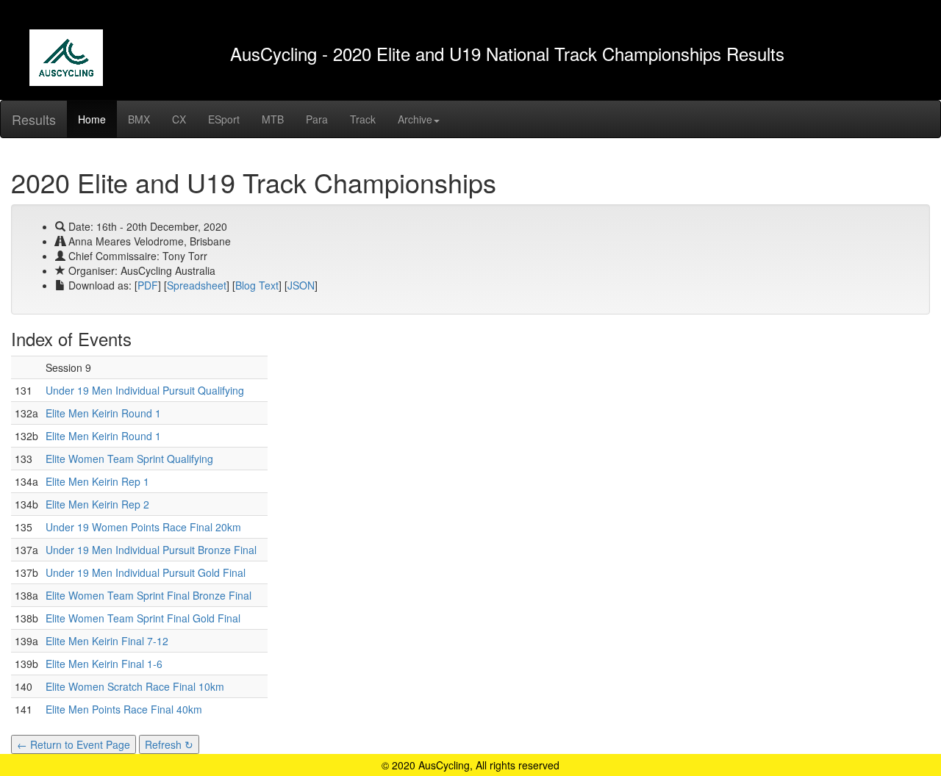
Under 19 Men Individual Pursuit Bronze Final (151, 549)
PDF (147, 285)
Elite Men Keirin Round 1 (103, 413)
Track (363, 119)
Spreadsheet (196, 285)
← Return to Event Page (73, 744)
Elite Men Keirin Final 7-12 (107, 640)
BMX (139, 119)
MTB (273, 119)
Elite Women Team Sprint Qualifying (129, 458)
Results (34, 119)
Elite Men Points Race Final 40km (124, 709)
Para (317, 119)
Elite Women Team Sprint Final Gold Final (143, 618)
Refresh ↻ (169, 744)
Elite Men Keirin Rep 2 (97, 504)
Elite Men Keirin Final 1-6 (104, 663)
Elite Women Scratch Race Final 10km (135, 686)
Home (92, 119)
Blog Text (257, 285)
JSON (301, 285)
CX (179, 119)
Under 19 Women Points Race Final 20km (143, 527)
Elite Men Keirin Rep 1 (97, 481)
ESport (224, 119)
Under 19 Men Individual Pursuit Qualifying (145, 390)
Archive (415, 119)
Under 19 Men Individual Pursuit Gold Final (146, 572)
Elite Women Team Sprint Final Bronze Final (148, 595)
